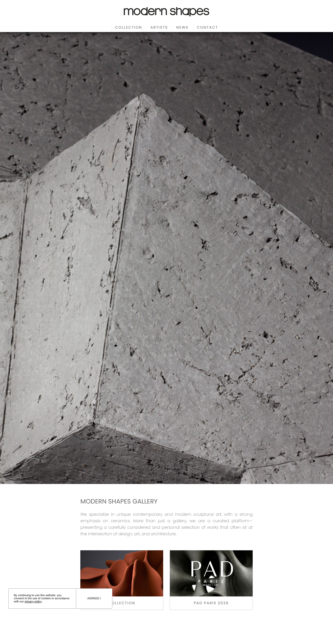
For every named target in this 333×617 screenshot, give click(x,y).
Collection (128, 27)
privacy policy (33, 601)
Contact (207, 27)
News (182, 27)
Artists (159, 27)
